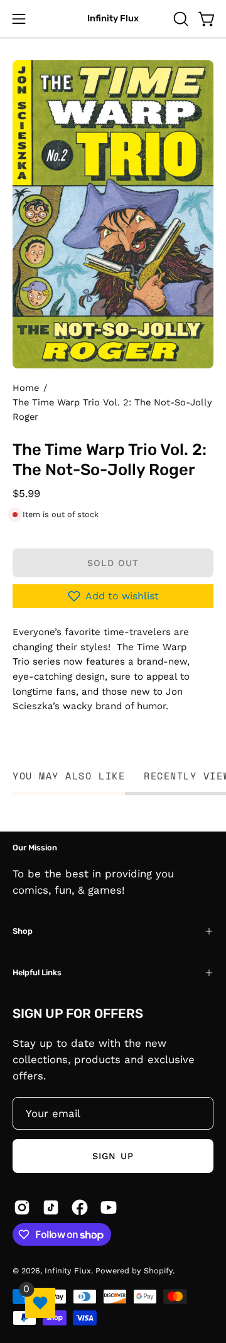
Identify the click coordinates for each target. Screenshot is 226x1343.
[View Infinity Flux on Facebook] (79, 1207)
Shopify (158, 1270)
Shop (23, 931)
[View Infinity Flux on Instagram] (22, 1207)
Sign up (113, 1156)
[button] (179, 19)
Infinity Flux (113, 18)
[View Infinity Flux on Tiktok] (50, 1207)
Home (26, 387)
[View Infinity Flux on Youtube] (108, 1207)
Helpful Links (37, 972)
